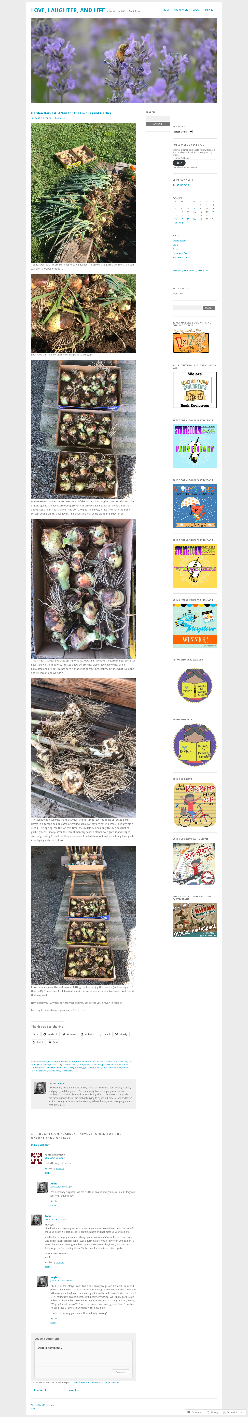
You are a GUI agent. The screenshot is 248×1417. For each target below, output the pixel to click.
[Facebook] (174, 185)
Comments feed (180, 253)
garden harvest (122, 1065)
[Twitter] (177, 185)
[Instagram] (181, 185)
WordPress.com (180, 257)
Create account (180, 240)
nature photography (111, 1068)
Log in (175, 245)
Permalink (67, 1071)
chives (74, 1065)
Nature (72, 1062)
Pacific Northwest (39, 1071)
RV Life (96, 1062)
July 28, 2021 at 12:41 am (55, 1219)
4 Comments (59, 118)
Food (44, 1062)
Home (166, 10)
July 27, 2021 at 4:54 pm (55, 1158)
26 (182, 219)
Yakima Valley (54, 1071)
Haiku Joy (209, 10)
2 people (60, 1168)
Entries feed (178, 249)
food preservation (92, 1065)
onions (125, 1068)
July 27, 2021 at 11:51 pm (61, 1187)
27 (188, 219)
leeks (92, 1068)
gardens (78, 1068)
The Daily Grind (120, 1062)
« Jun (175, 222)
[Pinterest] (185, 185)
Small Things (106, 1062)
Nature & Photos (84, 1062)
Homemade (62, 1062)
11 (175, 212)
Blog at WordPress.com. (42, 1405)
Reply (47, 1173)
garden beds (108, 1065)
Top (33, 1408)
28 (194, 219)
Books (196, 10)
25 (175, 219)
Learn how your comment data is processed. (96, 1382)
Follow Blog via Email (188, 145)
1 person (60, 1262)
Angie (48, 118)
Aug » (181, 222)
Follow (179, 163)
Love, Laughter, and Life (68, 10)
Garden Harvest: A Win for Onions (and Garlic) (52, 1068)
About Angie (181, 10)
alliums (67, 1065)
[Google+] (189, 185)
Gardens (52, 1062)
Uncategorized (49, 1065)
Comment (121, 1372)
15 (200, 212)
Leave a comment (40, 1144)
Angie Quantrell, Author (190, 270)
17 (213, 212)
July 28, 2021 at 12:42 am (61, 1280)
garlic (86, 1068)
